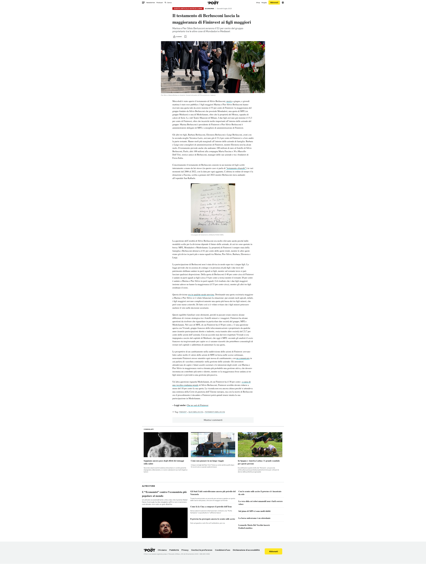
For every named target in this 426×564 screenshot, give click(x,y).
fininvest (183, 412)
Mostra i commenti (213, 420)
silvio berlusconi (195, 412)
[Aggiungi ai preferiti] (185, 36)
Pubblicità (174, 550)
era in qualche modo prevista (201, 294)
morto (229, 101)
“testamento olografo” (236, 168)
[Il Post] (213, 2)
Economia (209, 9)
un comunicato (243, 358)
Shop (258, 3)
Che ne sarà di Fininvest (197, 405)
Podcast (160, 3)
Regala (264, 3)
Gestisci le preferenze (201, 550)
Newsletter (150, 3)
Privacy (184, 550)
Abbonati (274, 2)
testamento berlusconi (215, 412)
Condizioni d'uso (222, 550)
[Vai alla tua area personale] (283, 2)
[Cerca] (165, 2)
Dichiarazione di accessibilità (246, 550)
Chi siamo (162, 550)
